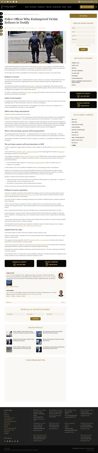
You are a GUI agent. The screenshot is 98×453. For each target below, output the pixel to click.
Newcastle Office (40, 423)
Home (6, 14)
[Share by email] (1, 30)
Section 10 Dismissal (77, 70)
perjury (61, 152)
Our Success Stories (77, 124)
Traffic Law (49, 7)
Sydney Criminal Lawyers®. (34, 294)
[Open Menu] (96, 6)
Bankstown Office (87, 423)
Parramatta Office (56, 410)
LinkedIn (18, 296)
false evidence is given (20, 152)
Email (7, 286)
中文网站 (74, 145)
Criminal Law (41, 7)
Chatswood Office (87, 410)
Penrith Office (55, 423)
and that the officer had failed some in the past (28, 225)
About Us (74, 119)
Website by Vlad (90, 450)
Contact (69, 7)
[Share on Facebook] (1, 13)
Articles (64, 7)
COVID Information (77, 78)
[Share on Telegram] (1, 27)
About (26, 7)
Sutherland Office (40, 435)
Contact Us (75, 135)
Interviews (75, 75)
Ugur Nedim (18, 28)
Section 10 (75, 142)
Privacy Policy (7, 448)
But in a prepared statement (12, 117)
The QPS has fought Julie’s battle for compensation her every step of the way (25, 244)
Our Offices (75, 132)
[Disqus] (35, 381)
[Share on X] (1, 17)
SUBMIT (83, 49)
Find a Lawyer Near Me (78, 137)
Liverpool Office (71, 410)
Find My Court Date (77, 140)
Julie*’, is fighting (36, 86)
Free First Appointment (78, 129)
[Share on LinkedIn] (1, 20)
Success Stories (57, 7)
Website (11, 286)
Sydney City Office (40, 410)
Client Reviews (76, 127)
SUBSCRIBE (35, 319)
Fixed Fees (74, 122)
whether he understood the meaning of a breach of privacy (20, 195)
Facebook (13, 296)
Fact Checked (42, 27)
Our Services (33, 7)
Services (74, 68)
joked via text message (30, 92)
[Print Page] (1, 34)
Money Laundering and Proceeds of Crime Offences (82, 81)
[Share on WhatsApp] (1, 23)
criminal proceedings (32, 152)
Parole (74, 85)
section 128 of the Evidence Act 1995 (29, 156)
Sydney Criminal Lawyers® (48, 277)
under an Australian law (37, 162)
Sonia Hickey (11, 28)
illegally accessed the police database (42, 66)
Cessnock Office (87, 435)
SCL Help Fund (75, 73)
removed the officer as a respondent (39, 240)
